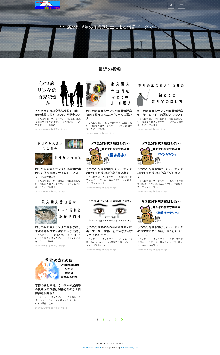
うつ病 (57, 308)
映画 (107, 249)
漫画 (107, 187)
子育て (57, 129)
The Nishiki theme (91, 347)
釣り (107, 133)
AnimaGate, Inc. (130, 347)
